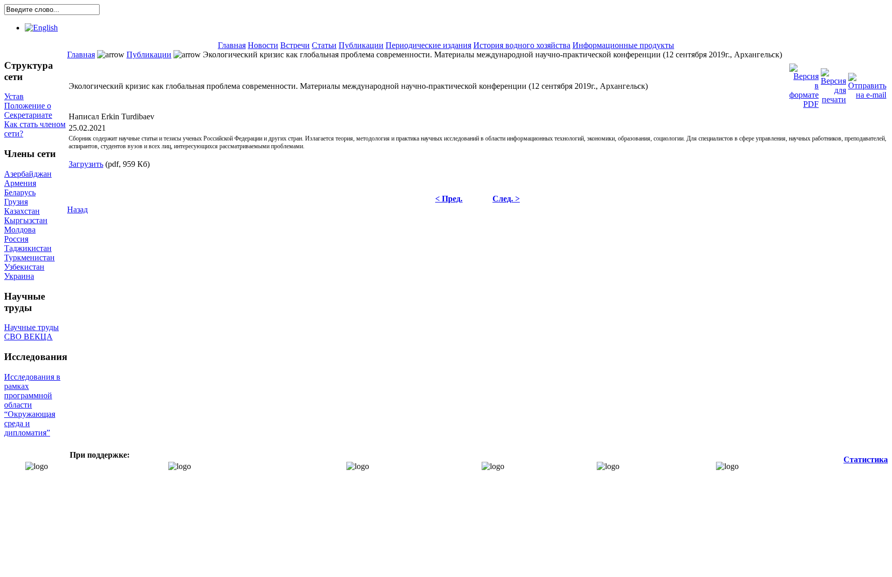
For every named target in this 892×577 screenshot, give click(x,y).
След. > (506, 198)
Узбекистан (24, 266)
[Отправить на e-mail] (867, 83)
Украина (19, 276)
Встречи (295, 45)
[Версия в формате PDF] (804, 83)
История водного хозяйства (521, 45)
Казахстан (22, 211)
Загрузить (86, 164)
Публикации (361, 45)
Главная (232, 45)
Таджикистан (28, 248)
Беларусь (20, 192)
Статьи (324, 45)
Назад (77, 209)
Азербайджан (28, 173)
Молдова (20, 229)
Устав (14, 96)
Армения (20, 183)
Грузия (16, 201)
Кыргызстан (25, 220)
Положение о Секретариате (28, 110)
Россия (16, 239)
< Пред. (449, 198)
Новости (263, 45)
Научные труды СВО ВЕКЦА (31, 332)
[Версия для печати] (833, 83)
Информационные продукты (623, 45)
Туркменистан (29, 257)
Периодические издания (428, 45)
